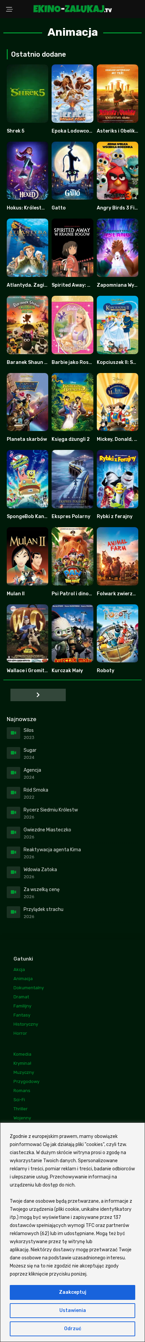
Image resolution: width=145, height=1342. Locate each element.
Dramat (21, 996)
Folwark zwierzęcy (119, 594)
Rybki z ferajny (115, 516)
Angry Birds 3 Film (118, 208)
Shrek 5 (15, 131)
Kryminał (22, 1063)
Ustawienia (72, 1310)
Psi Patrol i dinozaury (77, 594)
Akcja (19, 969)
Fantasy (21, 1015)
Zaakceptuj (72, 1292)
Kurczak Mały (67, 671)
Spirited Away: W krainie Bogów (88, 285)
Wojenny (22, 1117)
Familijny (22, 1005)
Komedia (22, 1054)
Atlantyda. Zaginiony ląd (36, 285)
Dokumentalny (28, 987)
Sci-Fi (19, 1099)
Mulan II (16, 594)
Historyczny (25, 1024)
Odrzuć (72, 1329)
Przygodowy (26, 1081)
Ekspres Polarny (71, 516)
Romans (21, 1090)
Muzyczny (23, 1072)
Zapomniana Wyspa (120, 285)
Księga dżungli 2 (71, 439)
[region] (72, 1232)
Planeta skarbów (27, 439)
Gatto (59, 208)
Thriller (20, 1108)
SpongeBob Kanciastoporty (40, 516)
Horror (20, 1033)
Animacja (23, 978)
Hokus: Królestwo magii (34, 208)
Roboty (105, 671)
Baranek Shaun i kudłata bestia (44, 362)
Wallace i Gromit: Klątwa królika (44, 671)
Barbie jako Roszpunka (79, 362)
